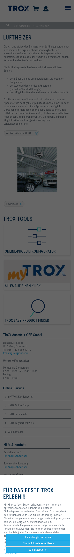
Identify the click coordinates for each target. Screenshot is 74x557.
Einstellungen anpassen (38, 537)
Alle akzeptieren (38, 549)
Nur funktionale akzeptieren (38, 543)
